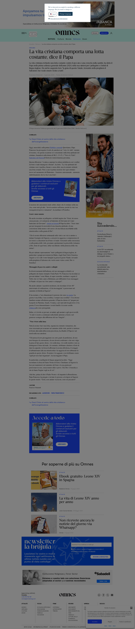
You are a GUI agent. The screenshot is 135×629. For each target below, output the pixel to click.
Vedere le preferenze (125, 621)
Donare (95, 33)
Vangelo (71, 615)
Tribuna (55, 611)
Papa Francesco (57, 393)
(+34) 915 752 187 (26, 597)
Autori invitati (57, 609)
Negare (110, 621)
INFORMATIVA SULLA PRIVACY (40, 627)
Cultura (60, 39)
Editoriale (56, 607)
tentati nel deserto (53, 223)
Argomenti (71, 607)
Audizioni (46, 393)
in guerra (70, 295)
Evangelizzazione (43, 611)
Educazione (41, 609)
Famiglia (40, 613)
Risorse (70, 603)
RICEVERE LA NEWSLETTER (100, 557)
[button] (131, 608)
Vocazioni (40, 615)
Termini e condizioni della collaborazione (74, 627)
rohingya (32, 308)
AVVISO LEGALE (28, 627)
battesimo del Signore (36, 158)
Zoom (84, 39)
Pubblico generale (56, 147)
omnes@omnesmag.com (29, 599)
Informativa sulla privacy (79, 551)
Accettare (94, 621)
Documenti (72, 609)
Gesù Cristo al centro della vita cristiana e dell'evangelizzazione (48, 140)
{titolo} (105, 625)
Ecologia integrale (43, 607)
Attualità (31, 44)
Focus (39, 603)
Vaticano (77, 39)
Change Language (65, 14)
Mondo (69, 39)
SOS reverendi (73, 620)
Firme (54, 603)
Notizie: (51, 39)
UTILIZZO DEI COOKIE (55, 627)
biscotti (92, 551)
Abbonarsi (104, 33)
